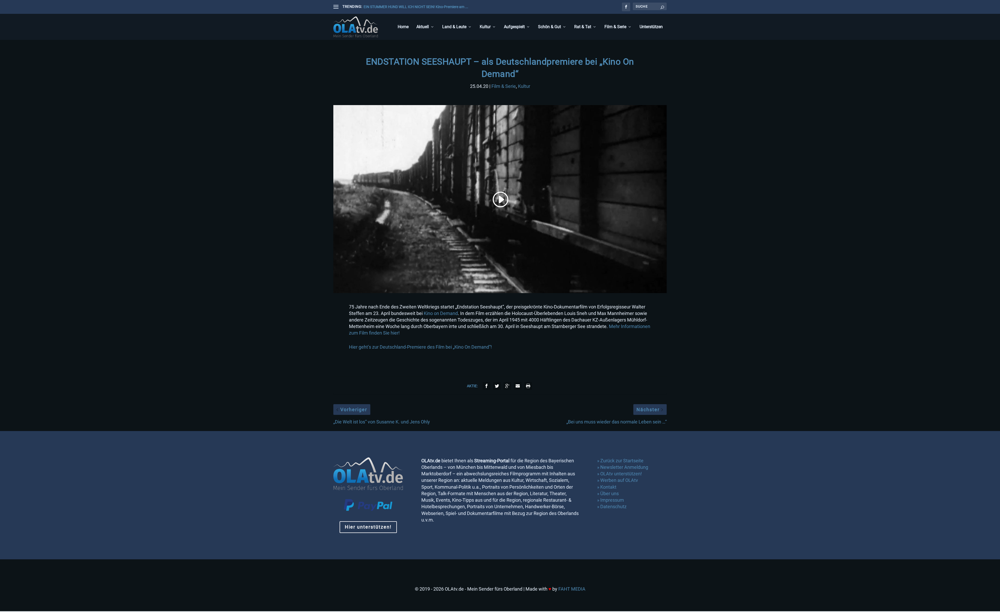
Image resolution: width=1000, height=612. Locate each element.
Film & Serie (615, 27)
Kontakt (608, 487)
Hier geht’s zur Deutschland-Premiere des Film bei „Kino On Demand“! (420, 347)
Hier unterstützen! (368, 527)
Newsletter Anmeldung (624, 467)
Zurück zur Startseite (621, 460)
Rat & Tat (582, 27)
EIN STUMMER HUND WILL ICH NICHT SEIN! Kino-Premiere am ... (416, 7)
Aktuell (422, 27)
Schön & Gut (549, 27)
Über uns (609, 493)
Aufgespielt (514, 27)
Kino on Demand (441, 313)
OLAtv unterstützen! (621, 473)
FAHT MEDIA (571, 589)
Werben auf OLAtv (619, 480)
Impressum (612, 500)
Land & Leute (454, 27)
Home (403, 27)
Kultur (485, 27)
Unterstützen (651, 27)
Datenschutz (614, 506)
